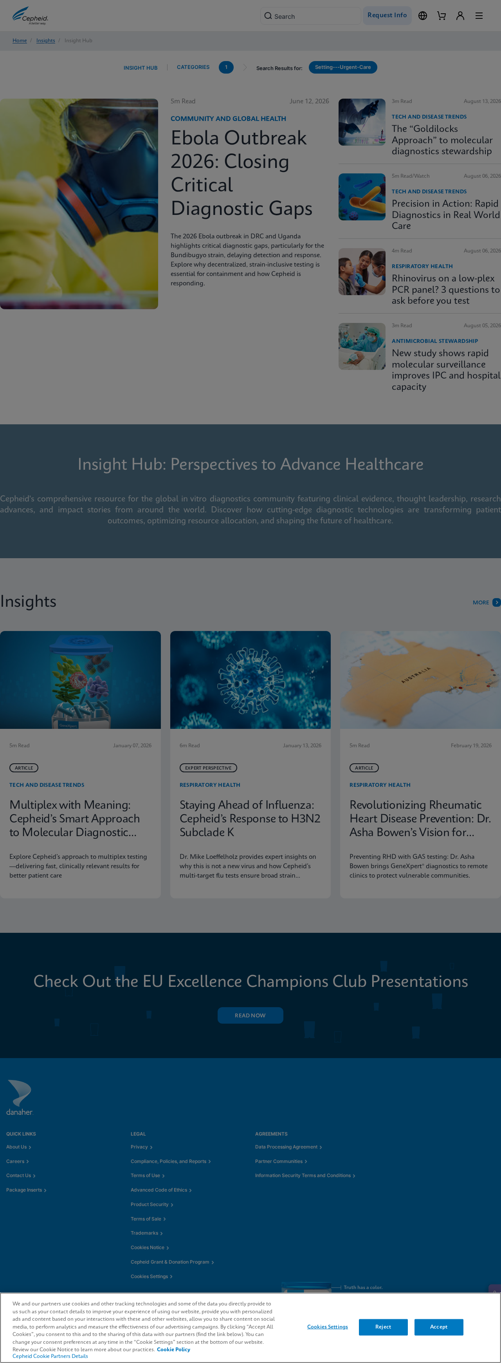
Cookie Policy (173, 1349)
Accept (438, 1327)
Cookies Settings (327, 1327)
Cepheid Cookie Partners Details (50, 1356)
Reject (383, 1327)
